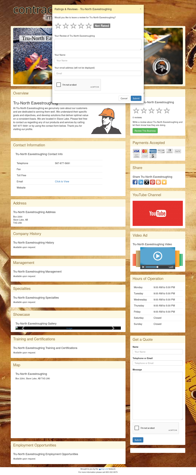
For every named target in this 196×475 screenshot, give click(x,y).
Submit (136, 98)
